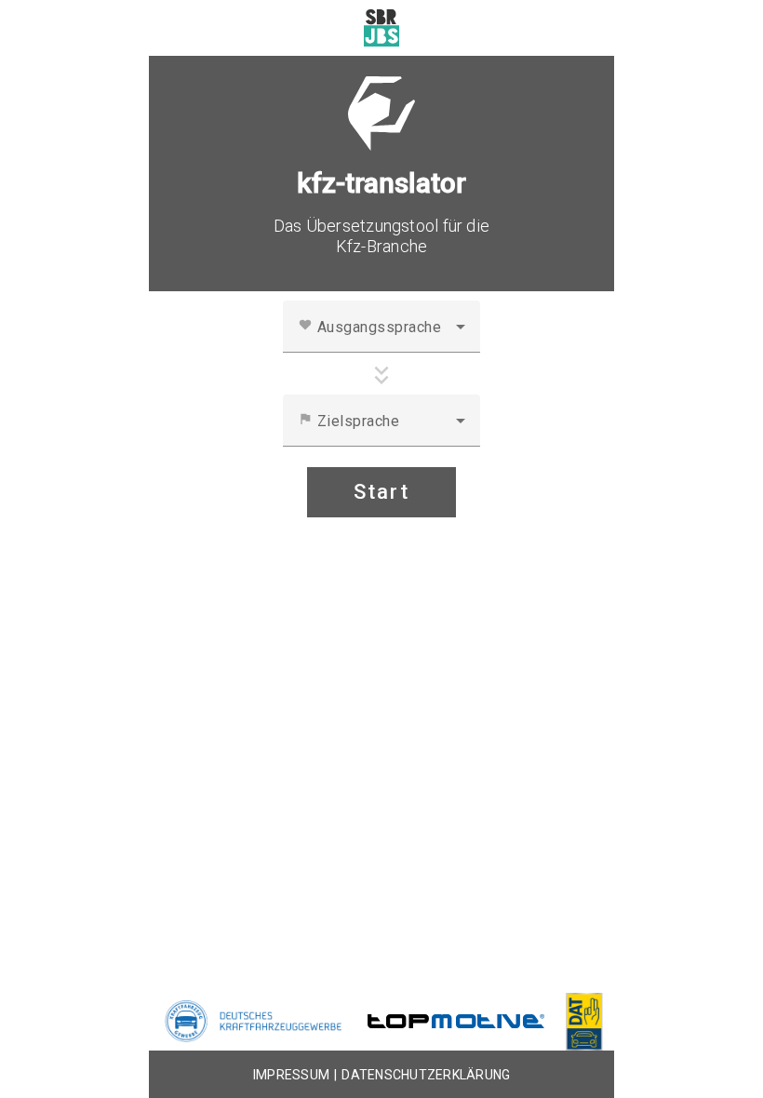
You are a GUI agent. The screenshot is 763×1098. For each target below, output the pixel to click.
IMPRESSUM (291, 1074)
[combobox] (381, 334)
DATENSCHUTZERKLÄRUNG (425, 1074)
